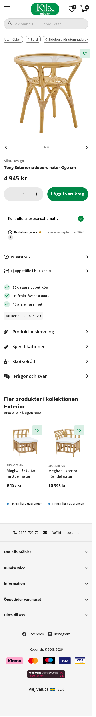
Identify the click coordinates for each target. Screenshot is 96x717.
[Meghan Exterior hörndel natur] (67, 442)
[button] (46, 235)
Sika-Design (14, 160)
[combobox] (46, 23)
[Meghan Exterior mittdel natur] (25, 442)
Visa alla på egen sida (22, 413)
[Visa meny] (7, 9)
